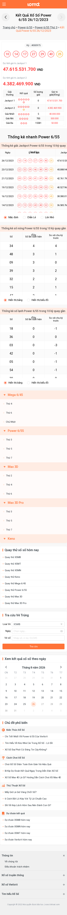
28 (24, 677)
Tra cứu (34, 646)
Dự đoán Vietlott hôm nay (18, 839)
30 (42, 677)
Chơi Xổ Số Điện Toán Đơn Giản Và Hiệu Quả (28, 764)
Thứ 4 (9, 403)
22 (61, 697)
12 (33, 691)
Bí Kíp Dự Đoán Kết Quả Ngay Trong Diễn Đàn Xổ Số (31, 770)
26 (6, 677)
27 (15, 677)
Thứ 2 (9, 475)
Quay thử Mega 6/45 (15, 583)
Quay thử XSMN (13, 570)
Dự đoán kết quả (15, 813)
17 (15, 697)
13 (42, 691)
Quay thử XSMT (13, 563)
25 (24, 704)
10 (15, 691)
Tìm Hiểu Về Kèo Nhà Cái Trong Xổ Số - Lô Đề (29, 743)
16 (6, 697)
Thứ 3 (9, 439)
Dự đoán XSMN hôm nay (17, 826)
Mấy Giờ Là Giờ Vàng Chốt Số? (21, 792)
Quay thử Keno (12, 577)
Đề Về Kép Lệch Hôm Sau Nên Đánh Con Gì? (28, 805)
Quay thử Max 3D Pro (15, 603)
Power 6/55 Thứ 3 (46, 27)
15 (61, 691)
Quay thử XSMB (13, 557)
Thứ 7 (9, 457)
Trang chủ (9, 27)
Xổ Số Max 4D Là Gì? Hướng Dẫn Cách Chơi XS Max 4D (33, 777)
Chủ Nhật (11, 421)
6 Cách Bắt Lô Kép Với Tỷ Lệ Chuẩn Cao (26, 798)
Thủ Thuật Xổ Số (15, 785)
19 (33, 697)
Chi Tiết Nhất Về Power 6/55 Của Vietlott (26, 736)
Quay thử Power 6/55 (16, 590)
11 (24, 691)
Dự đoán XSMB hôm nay (17, 820)
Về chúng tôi (11, 861)
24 (15, 704)
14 (51, 691)
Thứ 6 (9, 412)
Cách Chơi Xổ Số (15, 757)
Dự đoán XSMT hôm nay (17, 833)
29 (33, 677)
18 (24, 697)
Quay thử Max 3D (13, 596)
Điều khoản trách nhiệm (17, 866)
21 (51, 697)
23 (6, 704)
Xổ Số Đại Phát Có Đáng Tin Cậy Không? (26, 749)
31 (51, 677)
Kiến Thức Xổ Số (15, 730)
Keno (11, 538)
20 (42, 697)
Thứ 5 (9, 448)
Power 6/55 (25, 27)
